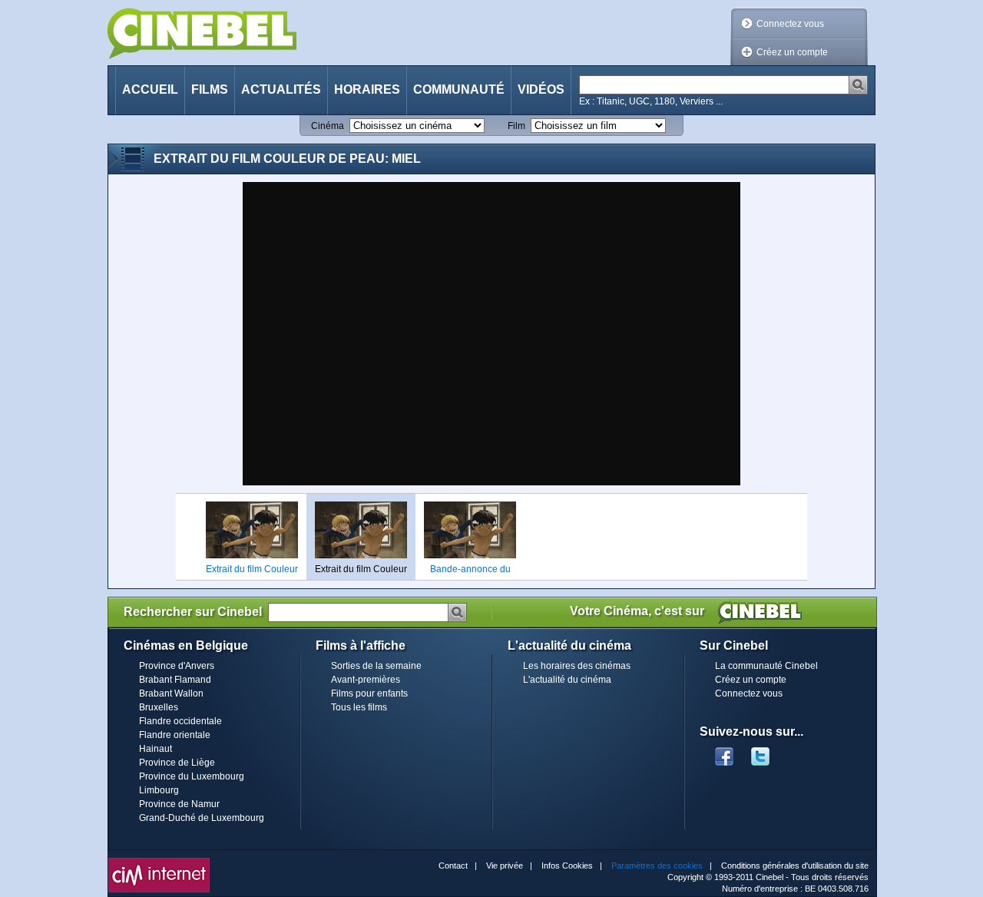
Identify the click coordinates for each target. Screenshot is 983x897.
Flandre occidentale (180, 721)
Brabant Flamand (175, 679)
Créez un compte (792, 52)
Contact (453, 865)
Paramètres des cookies (657, 865)
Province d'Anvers (176, 665)
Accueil (150, 89)
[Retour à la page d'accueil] (202, 33)
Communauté (459, 89)
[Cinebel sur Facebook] (724, 751)
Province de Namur (179, 804)
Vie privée (504, 865)
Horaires (367, 89)
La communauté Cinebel (766, 665)
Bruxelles (158, 707)
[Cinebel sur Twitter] (768, 751)
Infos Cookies (567, 865)
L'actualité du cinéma (567, 679)
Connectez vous (790, 23)
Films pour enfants (369, 693)
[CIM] (159, 861)
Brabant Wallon (171, 693)
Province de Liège (177, 762)
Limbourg (159, 790)
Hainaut (155, 748)
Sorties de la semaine (376, 665)
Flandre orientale (174, 735)
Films (209, 89)
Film (516, 126)
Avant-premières (365, 679)
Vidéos (541, 89)
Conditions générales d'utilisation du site (795, 865)
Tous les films (359, 707)
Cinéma (327, 126)
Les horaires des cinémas (577, 665)
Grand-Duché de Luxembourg (201, 818)
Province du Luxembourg (191, 776)
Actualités (281, 89)
